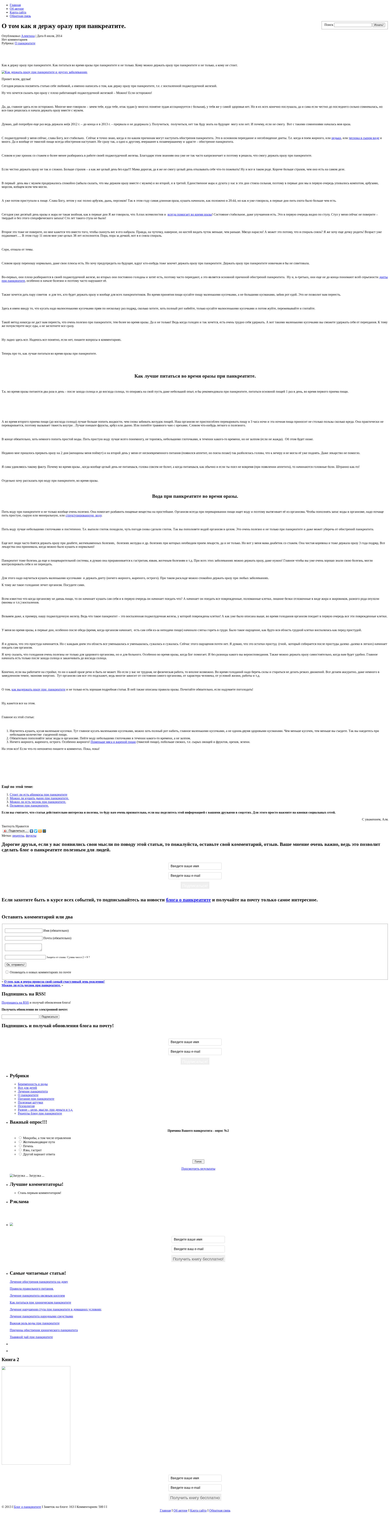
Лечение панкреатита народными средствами (41, 1316)
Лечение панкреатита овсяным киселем (37, 1295)
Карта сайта (18, 12)
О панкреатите (25, 43)
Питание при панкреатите (36, 1098)
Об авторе (17, 8)
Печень (28, 1146)
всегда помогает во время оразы (190, 214)
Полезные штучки (30, 1102)
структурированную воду (84, 515)
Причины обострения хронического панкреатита (44, 1330)
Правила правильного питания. (32, 1288)
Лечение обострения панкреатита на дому (39, 1281)
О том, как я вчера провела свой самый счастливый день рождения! (54, 981)
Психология (26, 1106)
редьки (336, 138)
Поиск (328, 24)
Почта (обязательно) (57, 938)
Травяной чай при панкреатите (31, 1337)
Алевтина (28, 36)
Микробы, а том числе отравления (47, 1138)
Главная (15, 5)
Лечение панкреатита (33, 1091)
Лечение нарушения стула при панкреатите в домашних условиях (55, 1309)
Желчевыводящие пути (39, 1142)
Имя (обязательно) (56, 930)
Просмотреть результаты (198, 1168)
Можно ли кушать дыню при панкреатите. (39, 798)
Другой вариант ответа (39, 1154)
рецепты (18, 835)
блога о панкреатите (188, 899)
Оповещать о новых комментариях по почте (40, 972)
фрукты (31, 835)
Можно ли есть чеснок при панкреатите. (38, 802)
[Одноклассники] (40, 831)
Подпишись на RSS (15, 1002)
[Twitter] (36, 831)
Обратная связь (20, 16)
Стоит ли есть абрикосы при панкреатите (38, 794)
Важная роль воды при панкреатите (35, 1323)
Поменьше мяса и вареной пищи (113, 742)
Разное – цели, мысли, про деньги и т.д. (45, 1109)
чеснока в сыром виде (364, 138)
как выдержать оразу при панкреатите (38, 689)
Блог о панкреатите (27, 1507)
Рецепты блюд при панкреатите (40, 1113)
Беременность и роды (33, 1084)
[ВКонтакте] (31, 831)
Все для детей (27, 1087)
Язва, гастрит (32, 1150)
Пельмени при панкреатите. (29, 805)
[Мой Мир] (44, 831)
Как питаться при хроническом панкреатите (40, 1302)
